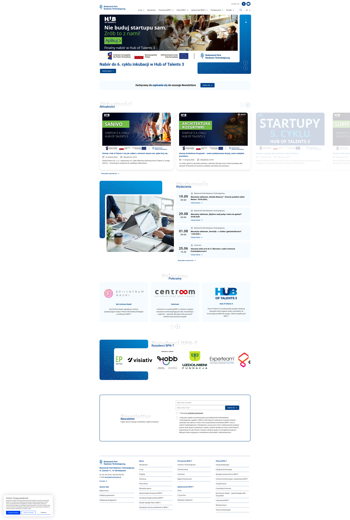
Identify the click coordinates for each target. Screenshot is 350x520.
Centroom (181, 474)
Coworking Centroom (223, 488)
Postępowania (216, 10)
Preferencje (43, 512)
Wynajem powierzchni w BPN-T (227, 474)
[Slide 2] (245, 22)
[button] (248, 105)
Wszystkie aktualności (109, 173)
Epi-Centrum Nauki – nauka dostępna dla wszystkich (230, 494)
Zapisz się (206, 85)
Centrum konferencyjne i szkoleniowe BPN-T (232, 479)
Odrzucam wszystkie (28, 512)
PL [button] (247, 10)
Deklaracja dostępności (108, 500)
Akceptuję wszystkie (13, 512)
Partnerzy (142, 479)
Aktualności (151, 10)
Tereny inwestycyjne (223, 510)
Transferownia (182, 469)
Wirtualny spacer (145, 488)
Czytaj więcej (106, 71)
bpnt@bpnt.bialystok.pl (113, 477)
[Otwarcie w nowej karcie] (124, 360)
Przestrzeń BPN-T (165, 10)
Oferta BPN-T (181, 10)
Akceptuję (191, 413)
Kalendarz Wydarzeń (184, 500)
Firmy (179, 490)
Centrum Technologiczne (186, 465)
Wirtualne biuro (221, 505)
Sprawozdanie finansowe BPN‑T (151, 493)
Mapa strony (104, 491)
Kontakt (229, 10)
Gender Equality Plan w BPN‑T (150, 503)
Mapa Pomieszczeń (184, 479)
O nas (140, 10)
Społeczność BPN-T (198, 10)
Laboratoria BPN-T (222, 500)
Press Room (143, 484)
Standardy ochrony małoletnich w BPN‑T (153, 507)
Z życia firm (181, 495)
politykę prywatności (195, 413)
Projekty (142, 474)
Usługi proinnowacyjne (224, 469)
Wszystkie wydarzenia (186, 260)
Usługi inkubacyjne (222, 465)
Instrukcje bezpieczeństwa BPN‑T (151, 498)
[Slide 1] (245, 19)
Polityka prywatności (107, 495)
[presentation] (172, 326)
